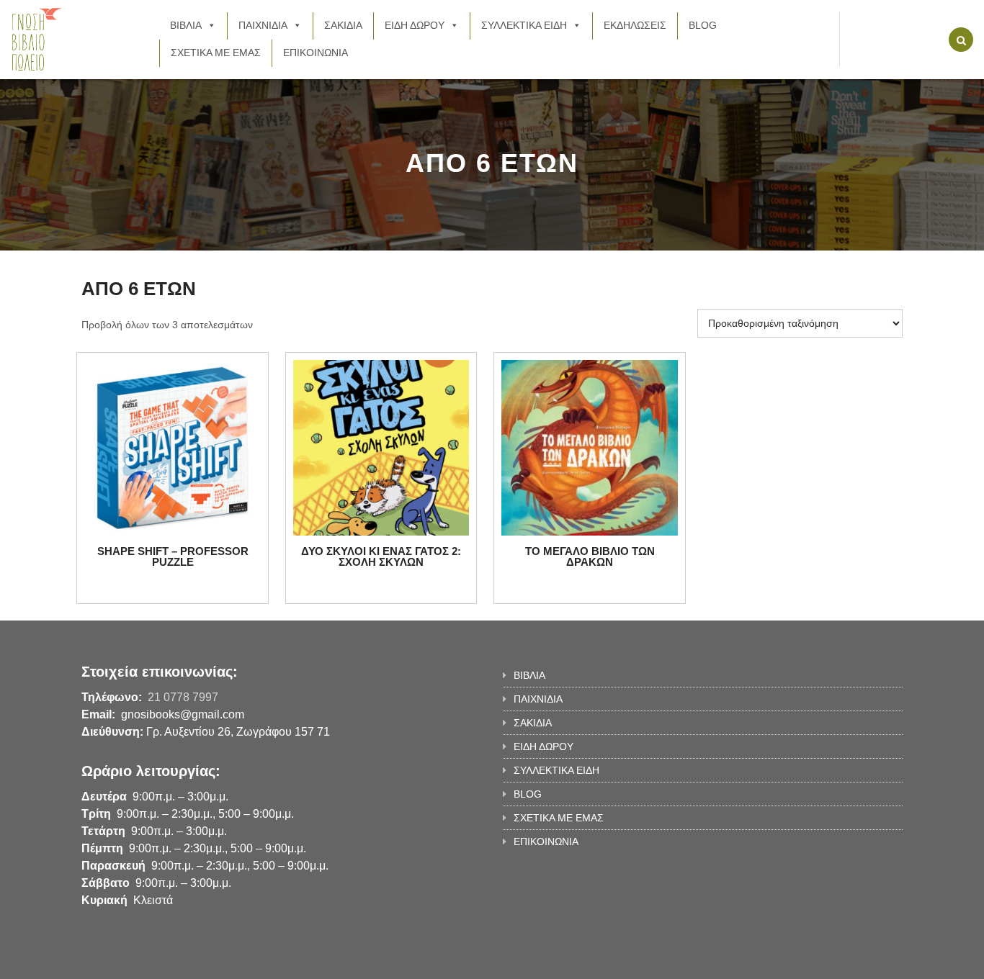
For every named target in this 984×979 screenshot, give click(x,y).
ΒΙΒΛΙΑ (186, 25)
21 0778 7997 (183, 697)
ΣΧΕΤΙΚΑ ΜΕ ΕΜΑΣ (216, 52)
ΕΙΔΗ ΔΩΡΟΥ (414, 25)
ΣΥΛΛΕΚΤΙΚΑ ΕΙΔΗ (524, 25)
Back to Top (843, 961)
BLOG (703, 25)
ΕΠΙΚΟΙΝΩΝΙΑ (315, 52)
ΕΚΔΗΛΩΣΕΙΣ (635, 25)
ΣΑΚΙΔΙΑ (343, 25)
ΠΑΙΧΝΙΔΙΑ (262, 25)
